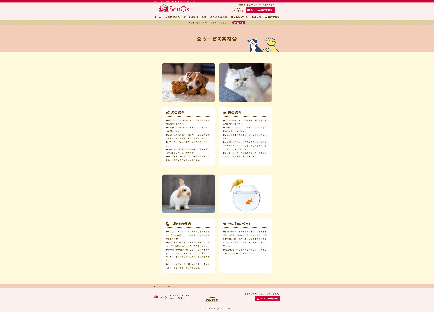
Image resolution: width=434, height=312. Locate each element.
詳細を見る (238, 22)
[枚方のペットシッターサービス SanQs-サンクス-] (174, 8)
